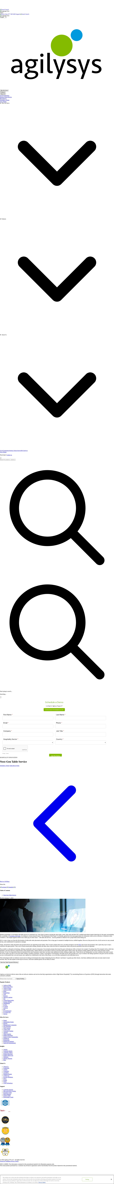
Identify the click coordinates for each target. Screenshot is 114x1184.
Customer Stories (7, 1051)
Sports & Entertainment (9, 1043)
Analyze (5, 1008)
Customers (6, 1071)
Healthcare (6, 1038)
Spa (4, 999)
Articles (5, 1049)
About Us (3, 94)
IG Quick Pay (7, 1012)
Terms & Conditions (5, 1161)
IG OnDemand (7, 1011)
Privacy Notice (42, 1182)
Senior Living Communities (10, 1037)
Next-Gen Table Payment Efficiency (9, 962)
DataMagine (6, 1003)
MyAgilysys (3, 98)
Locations (6, 1072)
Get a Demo (3, 101)
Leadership (6, 1068)
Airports (5, 1032)
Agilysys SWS (7, 990)
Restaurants (6, 1040)
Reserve (5, 996)
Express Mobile (7, 1002)
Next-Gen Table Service (9, 895)
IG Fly (5, 1005)
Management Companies (9, 1025)
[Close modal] (0, 697)
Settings (87, 1179)
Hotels (5, 1020)
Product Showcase (8, 1055)
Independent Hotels (8, 1022)
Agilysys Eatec (7, 988)
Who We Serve (4, 90)
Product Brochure (8, 1054)
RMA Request (7, 1094)
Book (4, 991)
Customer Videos (7, 1052)
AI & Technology (4, 95)
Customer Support (8, 1089)
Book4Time (6, 993)
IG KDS (5, 1006)
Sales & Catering (7, 997)
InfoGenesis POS (8, 987)
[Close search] (0, 458)
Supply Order (7, 1095)
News (4, 1078)
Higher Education (8, 1035)
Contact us (9, 455)
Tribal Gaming (7, 1034)
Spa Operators (7, 1026)
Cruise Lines (6, 1029)
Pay (4, 1009)
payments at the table (14, 936)
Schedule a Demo (4, 100)
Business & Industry (8, 1041)
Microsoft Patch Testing (9, 1091)
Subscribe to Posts (14, 765)
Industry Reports (7, 1058)
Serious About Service (6, 97)
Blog (4, 1060)
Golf (4, 994)
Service (5, 1014)
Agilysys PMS (7, 985)
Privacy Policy (15, 1161)
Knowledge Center (8, 1097)
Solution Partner (7, 1074)
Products (3, 92)
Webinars (5, 1057)
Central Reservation (8, 1000)
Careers (5, 1069)
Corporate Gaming (8, 1031)
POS (79, 944)
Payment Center (7, 1092)
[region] (57, 1179)
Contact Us (6, 1075)
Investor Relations (8, 1077)
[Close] (111, 1179)
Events (5, 1080)
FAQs (5, 1081)
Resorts (5, 1023)
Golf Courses (6, 1028)
